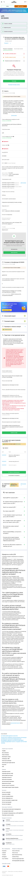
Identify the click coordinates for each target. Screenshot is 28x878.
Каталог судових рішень (7, 796)
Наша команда (5, 754)
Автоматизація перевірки (8, 781)
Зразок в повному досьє (14, 472)
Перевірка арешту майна (8, 815)
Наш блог (4, 764)
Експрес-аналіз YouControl (8, 785)
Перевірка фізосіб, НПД (7, 773)
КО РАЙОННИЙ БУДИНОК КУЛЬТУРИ (9, 735)
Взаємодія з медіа (6, 756)
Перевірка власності (7, 777)
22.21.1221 (4, 461)
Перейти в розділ (14, 432)
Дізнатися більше (6, 310)
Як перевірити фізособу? (7, 811)
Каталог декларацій (6, 802)
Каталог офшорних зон (7, 798)
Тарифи (4, 750)
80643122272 (5, 229)
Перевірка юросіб (6, 771)
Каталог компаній (6, 792)
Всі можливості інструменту (14, 475)
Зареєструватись (14, 252)
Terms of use (15, 852)
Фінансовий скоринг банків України (10, 787)
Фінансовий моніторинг (7, 775)
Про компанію (5, 752)
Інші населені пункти (15, 723)
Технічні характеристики (18, 858)
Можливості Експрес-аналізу (14, 84)
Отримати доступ (7, 329)
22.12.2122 (4, 455)
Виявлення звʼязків (6, 783)
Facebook (4, 850)
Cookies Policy (15, 856)
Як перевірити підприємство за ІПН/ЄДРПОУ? (12, 813)
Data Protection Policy (17, 854)
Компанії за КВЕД (6, 794)
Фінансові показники (7, 779)
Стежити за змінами (8, 23)
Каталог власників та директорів (9, 800)
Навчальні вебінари (6, 760)
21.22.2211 (4, 465)
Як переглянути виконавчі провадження (11, 809)
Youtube (4, 854)
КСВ (3, 766)
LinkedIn (4, 852)
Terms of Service (16, 850)
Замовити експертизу (8, 31)
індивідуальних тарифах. (21, 11)
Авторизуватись (14, 249)
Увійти (7, 6)
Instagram (4, 856)
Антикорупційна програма (18, 860)
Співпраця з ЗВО (6, 758)
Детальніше (23, 182)
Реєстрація (21, 6)
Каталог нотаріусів (6, 804)
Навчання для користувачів (8, 762)
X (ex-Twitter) (5, 858)
